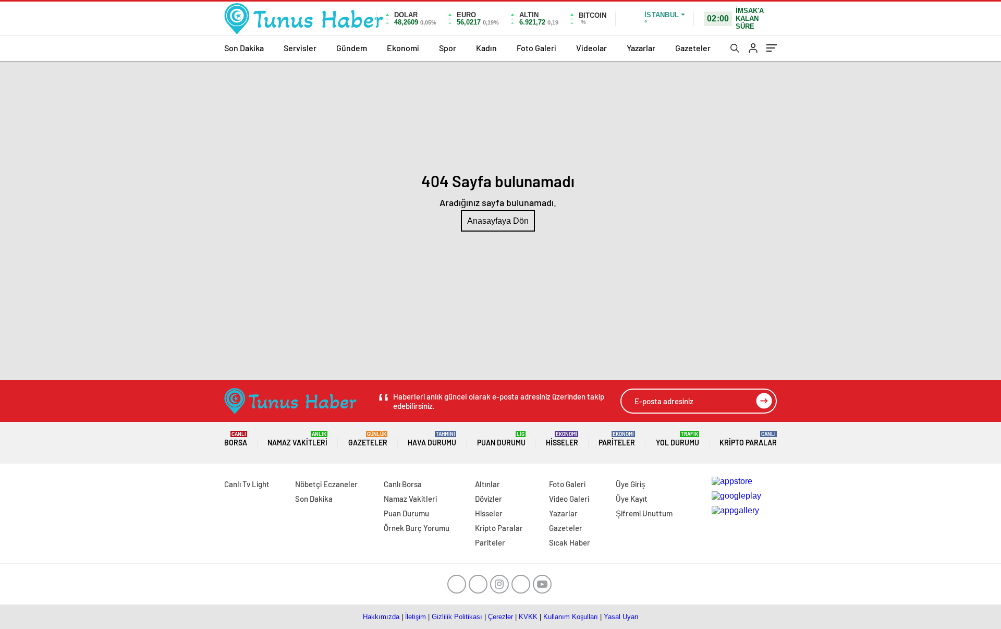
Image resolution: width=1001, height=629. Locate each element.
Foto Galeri (536, 48)
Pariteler (617, 439)
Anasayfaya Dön (498, 220)
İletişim (415, 617)
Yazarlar (641, 48)
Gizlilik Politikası (457, 617)
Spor (447, 48)
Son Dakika (244, 48)
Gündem (351, 48)
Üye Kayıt (632, 498)
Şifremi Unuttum (644, 513)
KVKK (528, 617)
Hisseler (562, 439)
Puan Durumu (501, 439)
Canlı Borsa (403, 484)
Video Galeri (569, 498)
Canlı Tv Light (247, 484)
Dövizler (488, 498)
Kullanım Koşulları (570, 617)
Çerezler (500, 617)
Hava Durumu (432, 439)
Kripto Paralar (748, 439)
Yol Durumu (677, 439)
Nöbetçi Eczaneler (326, 484)
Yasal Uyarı (621, 617)
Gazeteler (693, 48)
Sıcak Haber (569, 542)
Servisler (300, 48)
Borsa (235, 439)
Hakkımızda (381, 617)
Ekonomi (403, 48)
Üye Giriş (630, 484)
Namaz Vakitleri (297, 439)
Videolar (591, 48)
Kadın (486, 48)
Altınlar (487, 484)
